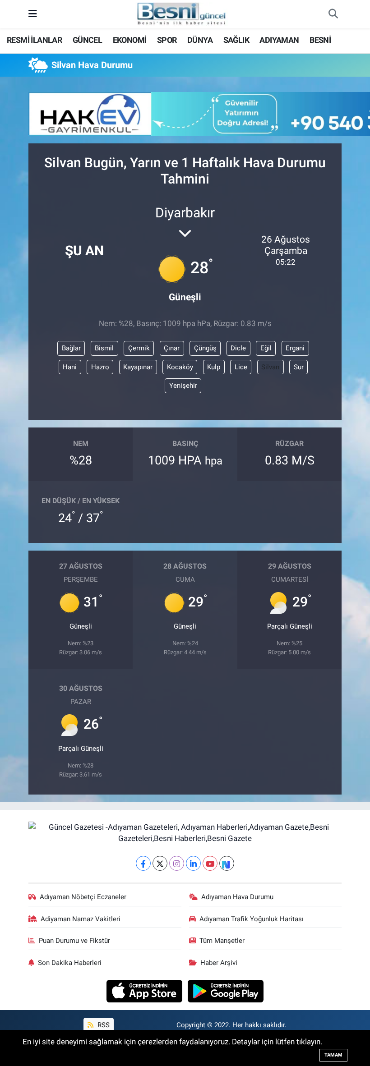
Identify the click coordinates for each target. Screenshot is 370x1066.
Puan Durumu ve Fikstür (74, 941)
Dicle (238, 348)
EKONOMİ (130, 40)
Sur (299, 367)
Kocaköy (180, 367)
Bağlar (71, 348)
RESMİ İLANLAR (34, 40)
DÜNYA (200, 40)
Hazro (100, 367)
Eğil (266, 348)
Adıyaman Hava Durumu (237, 897)
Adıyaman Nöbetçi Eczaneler (83, 897)
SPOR (167, 40)
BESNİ (320, 40)
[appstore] (145, 990)
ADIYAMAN (279, 40)
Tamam (333, 1055)
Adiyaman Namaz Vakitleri (80, 919)
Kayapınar (138, 367)
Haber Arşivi (218, 963)
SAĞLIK (236, 40)
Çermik (139, 348)
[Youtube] (210, 863)
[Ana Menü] (32, 13)
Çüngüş (205, 348)
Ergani (295, 348)
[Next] (226, 863)
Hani (70, 367)
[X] (160, 863)
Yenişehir (183, 385)
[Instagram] (176, 863)
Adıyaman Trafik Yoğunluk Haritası (251, 919)
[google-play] (226, 990)
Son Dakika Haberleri (70, 963)
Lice (241, 367)
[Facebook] (143, 863)
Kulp (213, 367)
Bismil (104, 348)
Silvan (270, 367)
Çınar (172, 348)
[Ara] (333, 14)
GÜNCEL (87, 40)
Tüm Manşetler (222, 941)
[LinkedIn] (193, 863)
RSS (103, 1025)
